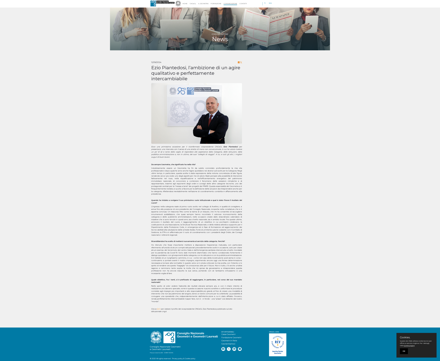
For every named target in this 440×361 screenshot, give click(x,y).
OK (404, 351)
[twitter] (229, 349)
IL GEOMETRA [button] (203, 3)
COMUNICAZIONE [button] (230, 3)
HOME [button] (185, 3)
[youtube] (240, 349)
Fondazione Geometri (231, 337)
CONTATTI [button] (243, 3)
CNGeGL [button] (193, 3)
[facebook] (223, 349)
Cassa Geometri (228, 334)
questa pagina (409, 345)
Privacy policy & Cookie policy (183, 359)
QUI (158, 309)
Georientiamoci (228, 344)
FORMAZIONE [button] (216, 3)
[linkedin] (234, 349)
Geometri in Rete (229, 341)
